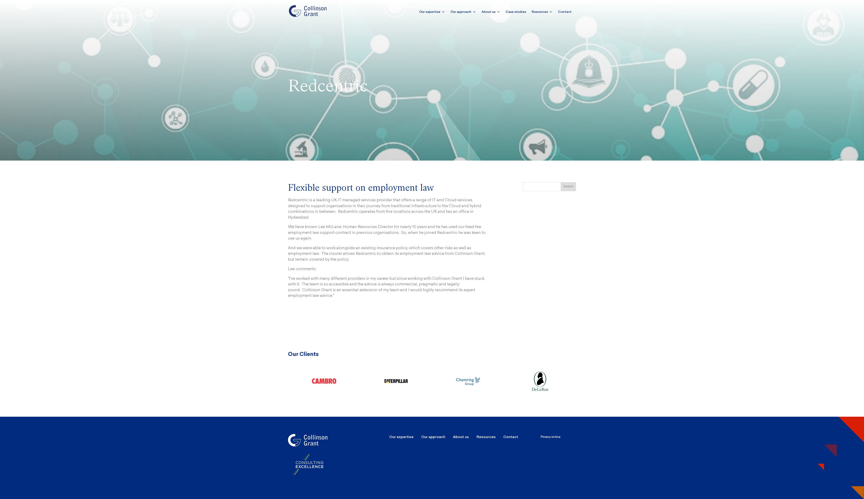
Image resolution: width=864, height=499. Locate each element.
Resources (540, 12)
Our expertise (429, 12)
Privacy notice (550, 437)
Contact (565, 12)
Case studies (516, 12)
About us (488, 12)
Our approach (460, 12)
